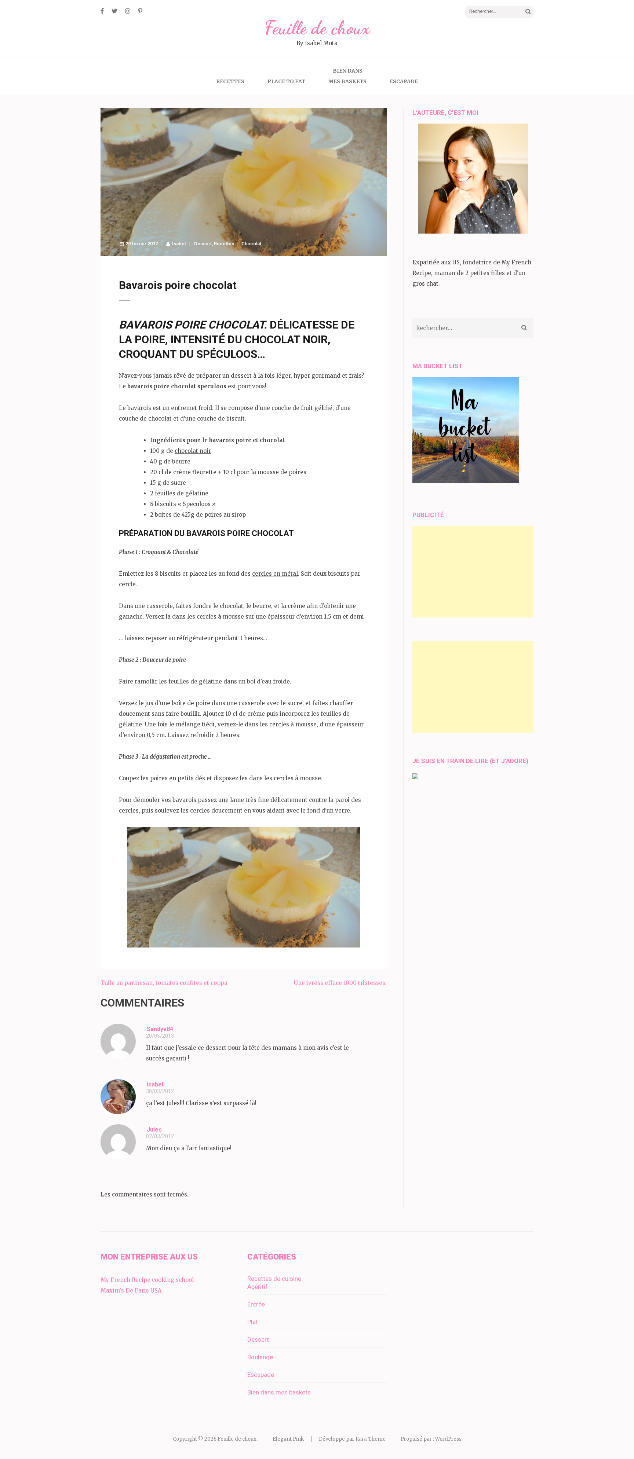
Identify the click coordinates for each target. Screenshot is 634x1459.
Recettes (230, 81)
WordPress (448, 1439)
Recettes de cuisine (274, 1278)
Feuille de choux (317, 28)
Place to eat (286, 81)
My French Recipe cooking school (147, 1279)
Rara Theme (371, 1439)
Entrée (256, 1304)
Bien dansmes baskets (347, 76)
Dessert (203, 243)
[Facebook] (102, 11)
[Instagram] (127, 11)
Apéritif (257, 1286)
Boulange (260, 1357)
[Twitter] (114, 11)
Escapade (404, 81)
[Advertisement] (472, 571)
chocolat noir (193, 450)
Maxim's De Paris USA (131, 1290)
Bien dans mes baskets (279, 1392)
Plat (252, 1322)
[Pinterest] (140, 11)
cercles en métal (275, 573)
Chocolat (251, 243)
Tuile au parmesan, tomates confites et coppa (164, 982)
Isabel (179, 243)
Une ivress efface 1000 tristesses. (340, 982)
